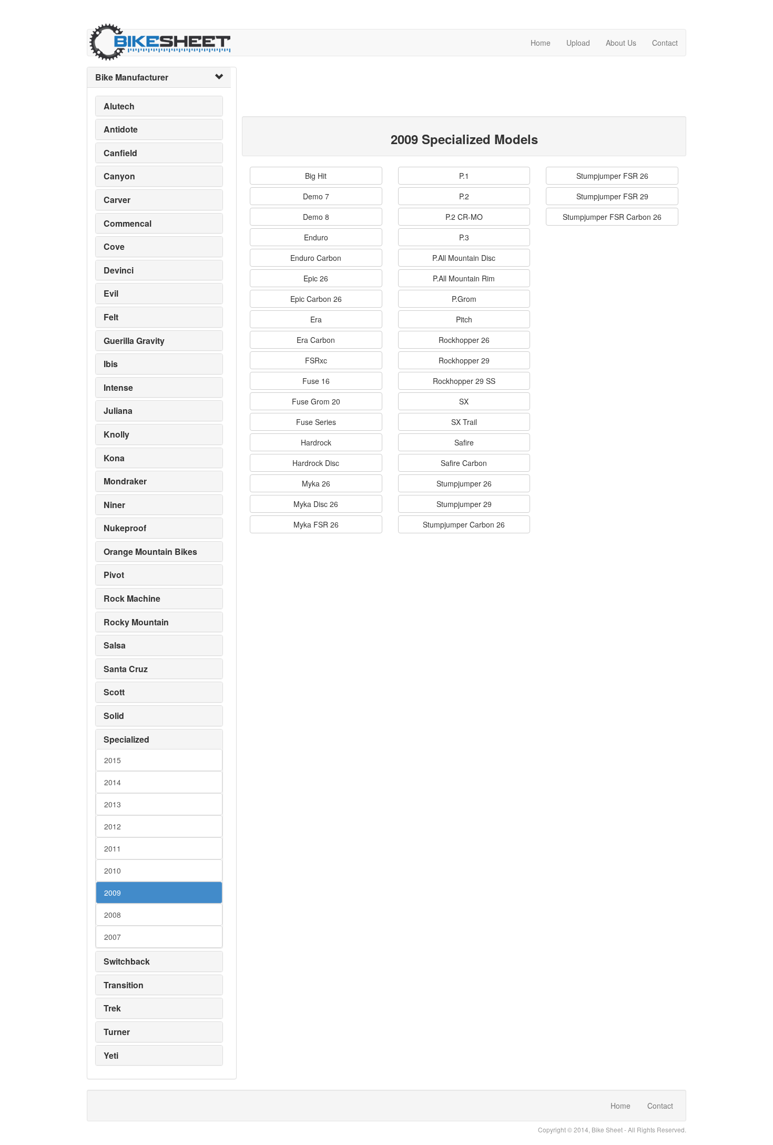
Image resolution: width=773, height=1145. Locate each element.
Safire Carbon (464, 463)
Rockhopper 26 (464, 340)
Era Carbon (316, 340)
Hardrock (316, 442)
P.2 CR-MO (464, 216)
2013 (112, 804)
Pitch (464, 319)
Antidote (121, 129)
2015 (112, 760)
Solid (114, 716)
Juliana (118, 410)
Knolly (116, 434)
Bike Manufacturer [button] (131, 77)
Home (541, 42)
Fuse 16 (316, 381)
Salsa (115, 645)
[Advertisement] (433, 90)
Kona (114, 458)
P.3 (464, 237)
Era (316, 319)
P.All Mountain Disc (463, 257)
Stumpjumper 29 (464, 504)
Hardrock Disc (315, 463)
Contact (665, 42)
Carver (117, 200)
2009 (112, 892)
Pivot (114, 575)
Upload (578, 42)
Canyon (119, 176)
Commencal (127, 223)
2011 (112, 848)
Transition (124, 985)
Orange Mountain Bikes (150, 551)
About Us (621, 42)
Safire (464, 442)
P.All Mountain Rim (464, 278)
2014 (112, 782)
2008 (112, 914)
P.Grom (464, 298)
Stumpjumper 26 (464, 483)
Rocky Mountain (136, 622)
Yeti (111, 1055)
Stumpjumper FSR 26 (612, 175)
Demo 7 (316, 196)
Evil (111, 293)
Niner (114, 505)
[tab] (159, 77)
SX (464, 401)
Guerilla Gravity (134, 341)
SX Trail (464, 422)
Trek (112, 1008)
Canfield (120, 153)
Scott (114, 692)
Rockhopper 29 (464, 360)
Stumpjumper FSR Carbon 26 (612, 216)
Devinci (119, 270)
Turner (117, 1032)
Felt (111, 317)
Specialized (126, 739)
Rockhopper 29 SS (464, 381)
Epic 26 (315, 278)
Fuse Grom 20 (316, 401)
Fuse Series (316, 422)
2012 (112, 826)
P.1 (464, 175)
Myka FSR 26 (316, 524)
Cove (114, 246)
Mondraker (125, 481)
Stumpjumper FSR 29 (612, 196)
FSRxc (316, 360)
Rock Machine (132, 598)
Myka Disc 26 (315, 504)
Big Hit (316, 175)
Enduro (316, 237)
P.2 (464, 196)
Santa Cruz (126, 669)
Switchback (127, 961)
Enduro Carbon (315, 257)
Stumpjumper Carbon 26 (464, 524)
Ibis (111, 364)
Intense (118, 387)
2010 (112, 870)
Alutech (119, 106)
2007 (112, 936)
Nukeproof (125, 528)
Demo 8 (316, 216)
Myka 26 (316, 483)
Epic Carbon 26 (316, 298)
